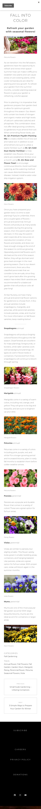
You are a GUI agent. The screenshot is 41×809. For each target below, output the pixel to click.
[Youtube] (25, 795)
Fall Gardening (10, 656)
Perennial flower (17, 670)
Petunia (29, 670)
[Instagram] (20, 795)
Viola (22, 673)
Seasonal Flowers (12, 673)
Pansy (6, 670)
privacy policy (20, 759)
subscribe (20, 730)
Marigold (28, 667)
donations (20, 774)
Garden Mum (18, 667)
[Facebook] (15, 795)
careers (20, 749)
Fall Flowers (22, 664)
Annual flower (10, 664)
